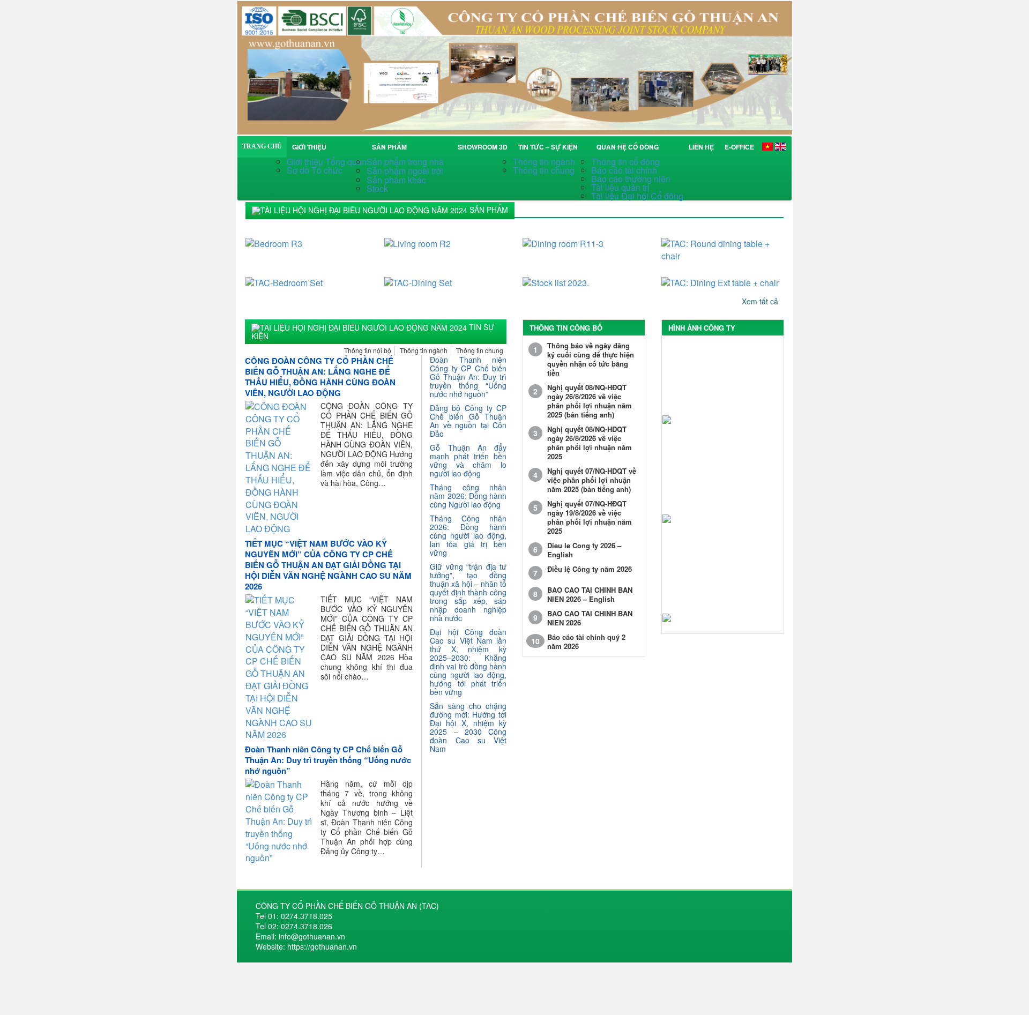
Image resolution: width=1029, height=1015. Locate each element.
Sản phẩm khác (396, 180)
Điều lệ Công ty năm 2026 (589, 569)
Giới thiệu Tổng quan (327, 161)
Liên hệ (701, 147)
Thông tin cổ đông (625, 161)
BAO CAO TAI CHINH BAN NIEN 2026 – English (589, 594)
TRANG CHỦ (262, 146)
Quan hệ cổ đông (629, 147)
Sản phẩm (391, 147)
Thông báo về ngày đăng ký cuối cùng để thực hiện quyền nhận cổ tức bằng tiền (590, 359)
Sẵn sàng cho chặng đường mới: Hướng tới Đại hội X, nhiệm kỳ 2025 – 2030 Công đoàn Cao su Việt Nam (468, 727)
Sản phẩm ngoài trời (406, 171)
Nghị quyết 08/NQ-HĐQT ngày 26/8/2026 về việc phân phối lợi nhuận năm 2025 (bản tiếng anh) (589, 401)
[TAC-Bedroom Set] (306, 276)
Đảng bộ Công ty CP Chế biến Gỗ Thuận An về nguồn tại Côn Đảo (468, 420)
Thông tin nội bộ (367, 350)
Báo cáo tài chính (624, 170)
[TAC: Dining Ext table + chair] (722, 276)
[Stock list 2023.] (584, 276)
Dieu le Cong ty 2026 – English (584, 549)
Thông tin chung (544, 170)
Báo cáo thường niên (630, 179)
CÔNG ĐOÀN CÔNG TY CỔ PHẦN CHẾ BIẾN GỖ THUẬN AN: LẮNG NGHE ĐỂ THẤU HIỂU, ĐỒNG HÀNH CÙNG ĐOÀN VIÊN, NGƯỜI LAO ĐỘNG (320, 376)
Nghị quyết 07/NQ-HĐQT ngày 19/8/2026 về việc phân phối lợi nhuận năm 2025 (589, 517)
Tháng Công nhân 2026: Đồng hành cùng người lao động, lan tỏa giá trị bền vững (468, 535)
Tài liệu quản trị (620, 187)
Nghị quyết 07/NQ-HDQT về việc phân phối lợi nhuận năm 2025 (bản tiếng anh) (591, 480)
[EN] (780, 146)
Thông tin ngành (544, 161)
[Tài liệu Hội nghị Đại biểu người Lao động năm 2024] (514, 66)
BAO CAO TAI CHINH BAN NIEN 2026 (589, 618)
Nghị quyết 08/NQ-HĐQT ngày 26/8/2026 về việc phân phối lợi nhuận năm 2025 (589, 442)
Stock (377, 188)
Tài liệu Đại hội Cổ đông (637, 196)
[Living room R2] (445, 236)
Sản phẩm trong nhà (406, 161)
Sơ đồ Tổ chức (314, 170)
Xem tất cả (761, 301)
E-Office (739, 147)
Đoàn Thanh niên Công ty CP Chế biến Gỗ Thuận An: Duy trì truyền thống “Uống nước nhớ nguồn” (328, 760)
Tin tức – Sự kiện (549, 147)
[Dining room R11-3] (584, 236)
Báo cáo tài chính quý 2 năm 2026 (586, 641)
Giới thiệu (309, 147)
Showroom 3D (483, 147)
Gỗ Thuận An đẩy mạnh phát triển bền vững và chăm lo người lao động (468, 460)
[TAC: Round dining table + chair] (722, 243)
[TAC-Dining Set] (445, 276)
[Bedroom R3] (306, 236)
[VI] (767, 146)
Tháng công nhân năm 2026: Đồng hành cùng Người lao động (468, 496)
